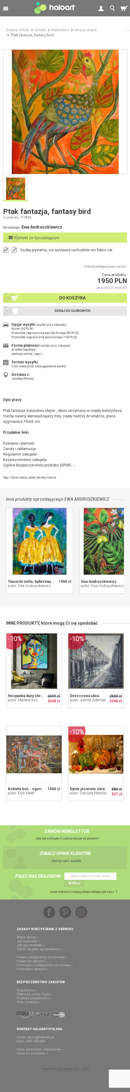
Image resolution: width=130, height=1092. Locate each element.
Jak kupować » (28, 941)
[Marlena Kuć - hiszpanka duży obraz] (34, 661)
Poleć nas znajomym (38, 876)
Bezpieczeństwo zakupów (25, 460)
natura (51, 477)
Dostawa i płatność (18, 443)
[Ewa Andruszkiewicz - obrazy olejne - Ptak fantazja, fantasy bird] (65, 112)
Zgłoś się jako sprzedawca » (39, 949)
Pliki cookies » (28, 1002)
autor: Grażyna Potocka (88, 793)
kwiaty (41, 477)
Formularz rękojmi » (32, 969)
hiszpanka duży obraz (26, 696)
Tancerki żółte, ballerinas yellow (35, 581)
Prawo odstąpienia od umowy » (41, 957)
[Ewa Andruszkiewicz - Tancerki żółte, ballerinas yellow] (39, 541)
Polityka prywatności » (34, 998)
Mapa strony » (27, 937)
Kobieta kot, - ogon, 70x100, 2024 (37, 789)
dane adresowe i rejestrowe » (40, 1049)
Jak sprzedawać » (31, 945)
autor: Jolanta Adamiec (88, 700)
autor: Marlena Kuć (23, 700)
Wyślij (74, 883)
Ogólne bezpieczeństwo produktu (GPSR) (37, 465)
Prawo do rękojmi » (32, 961)
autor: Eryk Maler (21, 793)
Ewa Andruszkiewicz (86, 499)
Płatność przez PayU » (34, 994)
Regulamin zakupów (20, 454)
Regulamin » (27, 990)
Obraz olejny (19, 477)
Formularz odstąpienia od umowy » (45, 965)
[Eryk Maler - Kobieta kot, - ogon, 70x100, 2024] (34, 754)
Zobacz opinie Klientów (65, 853)
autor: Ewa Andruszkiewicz (29, 586)
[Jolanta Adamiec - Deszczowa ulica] (96, 661)
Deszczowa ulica (84, 696)
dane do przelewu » (32, 1053)
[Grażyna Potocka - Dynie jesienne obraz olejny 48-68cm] (96, 754)
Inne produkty (19, 499)
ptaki (32, 477)
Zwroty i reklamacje (19, 449)
